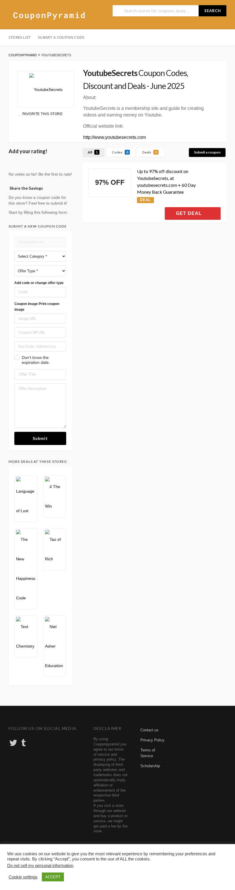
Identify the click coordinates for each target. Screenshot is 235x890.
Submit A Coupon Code (61, 37)
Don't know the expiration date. (36, 360)
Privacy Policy (152, 740)
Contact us (149, 730)
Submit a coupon (207, 152)
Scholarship (150, 766)
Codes (120, 152)
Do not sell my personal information (40, 865)
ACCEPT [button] (52, 877)
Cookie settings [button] (23, 877)
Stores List (19, 37)
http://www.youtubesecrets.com (114, 137)
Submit (40, 438)
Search (212, 10)
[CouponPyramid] (49, 15)
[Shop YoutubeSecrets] (46, 89)
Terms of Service (147, 753)
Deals (149, 152)
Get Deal (189, 213)
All (93, 152)
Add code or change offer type (39, 283)
